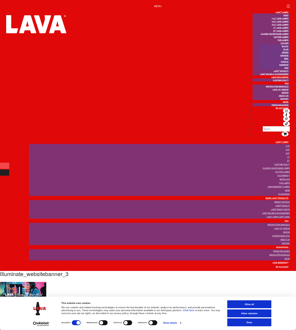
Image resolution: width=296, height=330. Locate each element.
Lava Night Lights (280, 209)
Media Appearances (279, 254)
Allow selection (249, 313)
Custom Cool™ (280, 80)
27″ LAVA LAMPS (280, 30)
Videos (285, 92)
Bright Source (282, 202)
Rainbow (283, 64)
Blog (287, 258)
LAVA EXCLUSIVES (279, 77)
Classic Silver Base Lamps (274, 33)
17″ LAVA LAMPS (280, 27)
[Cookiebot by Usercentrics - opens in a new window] (40, 324)
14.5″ (288, 149)
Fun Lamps (283, 40)
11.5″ (288, 145)
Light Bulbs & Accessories (274, 74)
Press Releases (280, 104)
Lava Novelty (281, 70)
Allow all (249, 304)
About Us (283, 95)
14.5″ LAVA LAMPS (280, 21)
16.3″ (288, 153)
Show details (170, 322)
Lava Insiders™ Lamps (278, 186)
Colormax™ (283, 175)
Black (285, 46)
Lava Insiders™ (280, 262)
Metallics (285, 179)
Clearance (284, 194)
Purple (284, 61)
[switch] (103, 322)
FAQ (286, 83)
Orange (284, 55)
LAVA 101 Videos (280, 89)
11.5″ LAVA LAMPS (280, 18)
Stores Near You (281, 235)
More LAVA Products (277, 198)
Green (285, 52)
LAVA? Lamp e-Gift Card (278, 216)
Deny (249, 322)
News (285, 101)
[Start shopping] (285, 134)
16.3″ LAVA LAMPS (280, 24)
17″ (288, 157)
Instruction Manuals (277, 86)
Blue (285, 49)
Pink (286, 58)
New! (286, 15)
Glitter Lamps (281, 36)
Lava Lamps (282, 12)
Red (286, 67)
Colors (284, 43)
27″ (288, 160)
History (284, 98)
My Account (282, 108)
